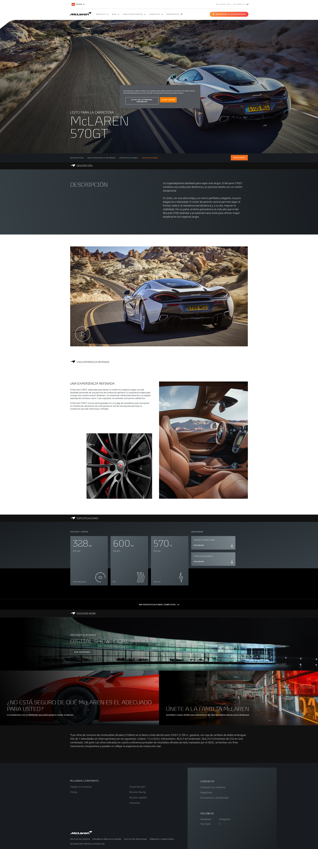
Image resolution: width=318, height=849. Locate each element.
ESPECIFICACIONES (128, 158)
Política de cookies (80, 839)
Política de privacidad (135, 839)
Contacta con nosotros (212, 787)
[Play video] (82, 333)
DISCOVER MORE (150, 158)
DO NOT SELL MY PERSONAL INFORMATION (142, 100)
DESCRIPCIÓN (77, 158)
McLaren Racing (137, 792)
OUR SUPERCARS (82, 652)
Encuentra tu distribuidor (214, 797)
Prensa (73, 792)
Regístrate (206, 792)
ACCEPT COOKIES (168, 99)
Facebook (205, 819)
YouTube (205, 824)
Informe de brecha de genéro (107, 839)
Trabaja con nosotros (81, 786)
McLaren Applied (138, 797)
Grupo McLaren (137, 786)
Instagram (225, 819)
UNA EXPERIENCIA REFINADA (102, 158)
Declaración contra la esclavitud (87, 844)
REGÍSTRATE (239, 158)
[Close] (196, 88)
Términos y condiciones (161, 839)
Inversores (134, 802)
